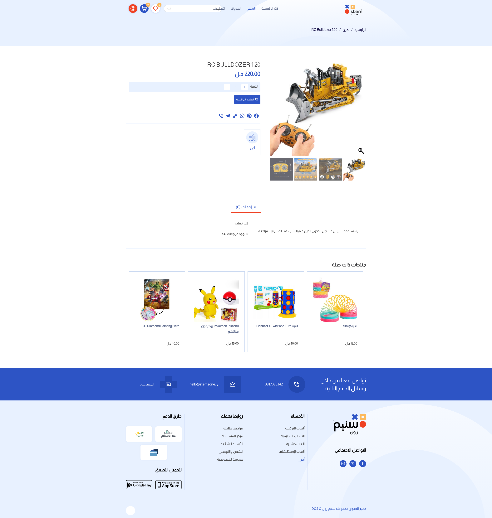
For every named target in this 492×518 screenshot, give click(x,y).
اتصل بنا (219, 8)
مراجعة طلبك (233, 428)
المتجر (251, 8)
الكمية (254, 86)
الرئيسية (267, 8)
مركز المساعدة (232, 436)
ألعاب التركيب (295, 428)
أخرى (301, 459)
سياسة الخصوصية (230, 459)
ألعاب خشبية (295, 444)
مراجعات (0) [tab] (246, 207)
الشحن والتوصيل (231, 451)
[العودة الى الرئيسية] (353, 8)
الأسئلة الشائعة (232, 444)
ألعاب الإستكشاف (291, 451)
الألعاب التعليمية (293, 436)
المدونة (236, 8)
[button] (144, 8)
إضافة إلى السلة (245, 99)
